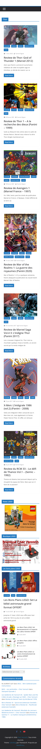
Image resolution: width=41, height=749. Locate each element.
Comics (14, 46)
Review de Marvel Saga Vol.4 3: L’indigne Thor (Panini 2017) (17, 333)
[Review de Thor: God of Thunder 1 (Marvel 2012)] (20, 35)
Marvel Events (9, 257)
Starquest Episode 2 (9, 691)
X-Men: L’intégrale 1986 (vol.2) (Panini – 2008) (18, 407)
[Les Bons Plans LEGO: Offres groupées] (8, 643)
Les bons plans (21, 595)
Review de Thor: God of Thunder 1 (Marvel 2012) (18, 59)
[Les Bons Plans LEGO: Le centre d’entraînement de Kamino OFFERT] (8, 655)
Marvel (21, 46)
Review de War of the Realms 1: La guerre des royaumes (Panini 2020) (18, 268)
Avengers (14, 176)
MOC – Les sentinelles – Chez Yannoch (15, 689)
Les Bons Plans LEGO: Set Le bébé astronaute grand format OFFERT (20, 603)
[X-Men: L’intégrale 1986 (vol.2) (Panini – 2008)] (20, 377)
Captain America (24, 176)
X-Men (32, 397)
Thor (6, 50)
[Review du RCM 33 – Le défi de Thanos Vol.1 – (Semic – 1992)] (20, 443)
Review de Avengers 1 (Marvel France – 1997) (17, 189)
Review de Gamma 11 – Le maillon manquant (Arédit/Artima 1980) (19, 715)
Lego (13, 595)
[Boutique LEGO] (20, 552)
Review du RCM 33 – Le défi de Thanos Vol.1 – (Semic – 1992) (20, 472)
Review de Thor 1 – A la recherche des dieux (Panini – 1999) (20, 124)
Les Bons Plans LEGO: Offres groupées (27, 642)
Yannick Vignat (19, 53)
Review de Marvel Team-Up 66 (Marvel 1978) (21, 699)
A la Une (7, 46)
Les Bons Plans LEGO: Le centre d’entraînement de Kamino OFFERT (26, 654)
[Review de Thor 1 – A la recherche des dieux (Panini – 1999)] (20, 95)
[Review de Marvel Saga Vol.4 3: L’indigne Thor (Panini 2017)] (20, 305)
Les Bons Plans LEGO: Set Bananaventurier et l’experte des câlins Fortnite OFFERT (27, 629)
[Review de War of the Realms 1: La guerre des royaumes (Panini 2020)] (20, 233)
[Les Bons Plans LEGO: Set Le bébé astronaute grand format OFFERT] (20, 582)
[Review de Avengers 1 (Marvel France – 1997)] (20, 162)
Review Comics (29, 46)
